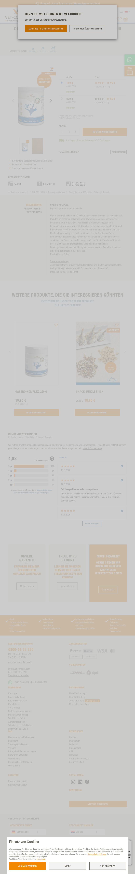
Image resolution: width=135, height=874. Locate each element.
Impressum (41, 859)
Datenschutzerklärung (97, 854)
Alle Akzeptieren (27, 866)
